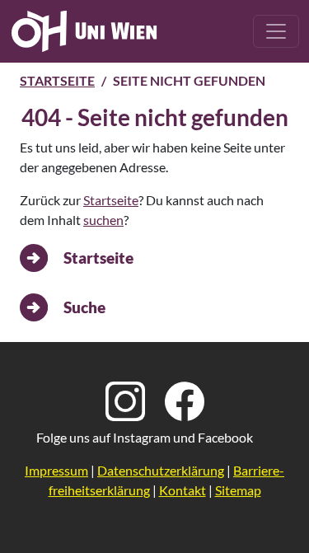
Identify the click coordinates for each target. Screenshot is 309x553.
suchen (103, 219)
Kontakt (182, 490)
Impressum (56, 470)
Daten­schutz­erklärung (160, 470)
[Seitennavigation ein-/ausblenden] (276, 31)
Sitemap (238, 490)
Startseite (57, 80)
